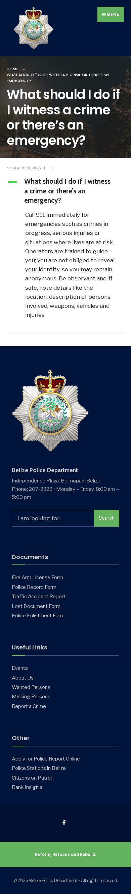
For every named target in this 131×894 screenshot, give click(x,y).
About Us (23, 678)
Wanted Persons (31, 687)
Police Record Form (34, 587)
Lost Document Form (36, 606)
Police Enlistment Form (38, 615)
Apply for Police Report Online (46, 758)
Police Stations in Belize (39, 768)
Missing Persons (31, 696)
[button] (65, 192)
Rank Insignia (27, 787)
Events (20, 668)
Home (12, 69)
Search (107, 518)
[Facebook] (65, 822)
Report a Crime (29, 706)
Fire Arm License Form (37, 577)
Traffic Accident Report (39, 596)
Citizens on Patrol (32, 778)
